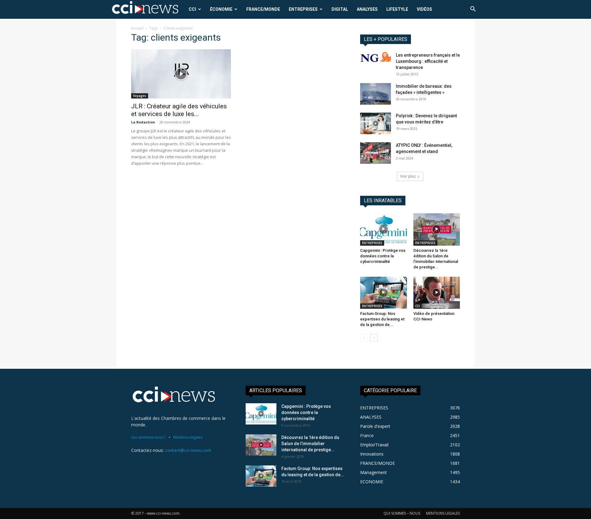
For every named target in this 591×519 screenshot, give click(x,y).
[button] (472, 10)
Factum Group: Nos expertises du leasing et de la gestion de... (382, 319)
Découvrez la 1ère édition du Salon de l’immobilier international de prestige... (310, 443)
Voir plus (408, 176)
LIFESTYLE (397, 9)
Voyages (139, 96)
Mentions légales (188, 437)
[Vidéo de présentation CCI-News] (436, 293)
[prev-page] (364, 338)
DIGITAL (340, 9)
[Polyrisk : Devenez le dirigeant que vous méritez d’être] (375, 123)
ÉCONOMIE (221, 9)
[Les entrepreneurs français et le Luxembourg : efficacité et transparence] (375, 57)
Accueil (137, 28)
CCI (192, 9)
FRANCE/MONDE (263, 9)
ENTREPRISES (303, 9)
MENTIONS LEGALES (443, 513)
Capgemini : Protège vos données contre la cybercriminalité (382, 256)
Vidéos (424, 9)
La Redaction (143, 122)
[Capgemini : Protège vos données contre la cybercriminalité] (383, 229)
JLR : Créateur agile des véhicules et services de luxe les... (179, 110)
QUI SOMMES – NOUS (402, 513)
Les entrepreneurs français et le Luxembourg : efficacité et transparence (428, 61)
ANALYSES (367, 9)
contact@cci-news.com (188, 450)
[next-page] (374, 338)
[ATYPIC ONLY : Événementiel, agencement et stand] (375, 153)
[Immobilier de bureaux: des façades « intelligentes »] (375, 94)
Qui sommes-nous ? (148, 437)
